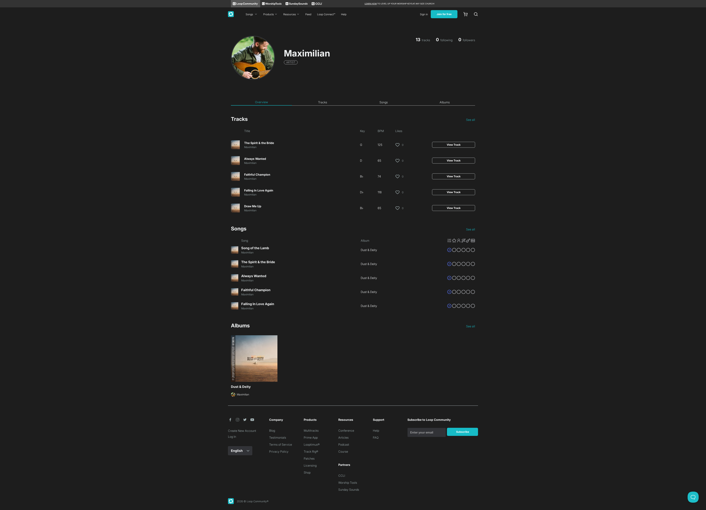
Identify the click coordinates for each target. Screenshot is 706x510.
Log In (232, 436)
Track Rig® (311, 451)
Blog (272, 430)
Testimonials (277, 437)
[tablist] (353, 102)
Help (343, 14)
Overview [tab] (261, 102)
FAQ (376, 437)
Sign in (424, 14)
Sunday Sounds (348, 489)
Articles (343, 437)
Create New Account (242, 431)
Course (343, 451)
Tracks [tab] (322, 102)
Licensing (310, 465)
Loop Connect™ (326, 14)
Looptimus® (312, 444)
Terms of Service (280, 444)
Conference (346, 430)
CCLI (341, 475)
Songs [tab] (383, 102)
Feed (308, 14)
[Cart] (465, 14)
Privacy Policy (278, 451)
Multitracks (311, 430)
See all (470, 120)
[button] (461, 240)
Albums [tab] (445, 102)
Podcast (343, 444)
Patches (309, 458)
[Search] (476, 14)
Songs (249, 14)
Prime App (311, 437)
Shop (307, 472)
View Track (454, 144)
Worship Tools (347, 482)
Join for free (444, 14)
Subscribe (462, 431)
